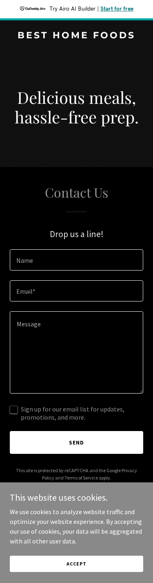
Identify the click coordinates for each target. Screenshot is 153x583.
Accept (76, 564)
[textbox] (76, 260)
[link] (76, 36)
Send (76, 442)
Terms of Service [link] (81, 478)
